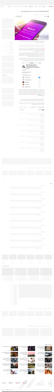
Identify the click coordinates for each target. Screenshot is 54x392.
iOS (30, 49)
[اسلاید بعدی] (1, 81)
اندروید (40, 51)
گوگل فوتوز (32, 94)
